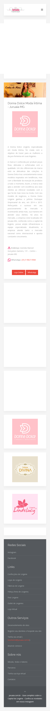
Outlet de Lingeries (15, 603)
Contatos (11, 679)
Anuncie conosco (15, 646)
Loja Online (18, 272)
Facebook (12, 558)
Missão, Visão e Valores (17, 662)
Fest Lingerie (13, 597)
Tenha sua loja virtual (17, 673)
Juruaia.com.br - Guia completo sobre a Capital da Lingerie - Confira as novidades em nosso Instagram (25, 698)
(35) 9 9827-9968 (29, 260)
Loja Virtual (12, 609)
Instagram (12, 552)
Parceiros (12, 667)
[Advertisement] (25, 48)
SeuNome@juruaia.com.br (18, 640)
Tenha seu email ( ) (19, 638)
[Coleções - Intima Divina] (25, 469)
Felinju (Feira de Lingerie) (18, 591)
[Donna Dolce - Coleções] (25, 431)
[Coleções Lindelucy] (25, 506)
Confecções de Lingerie (17, 574)
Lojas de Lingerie (15, 580)
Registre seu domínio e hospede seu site (24, 631)
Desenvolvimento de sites (18, 625)
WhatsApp (32, 272)
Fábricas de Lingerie (16, 586)
